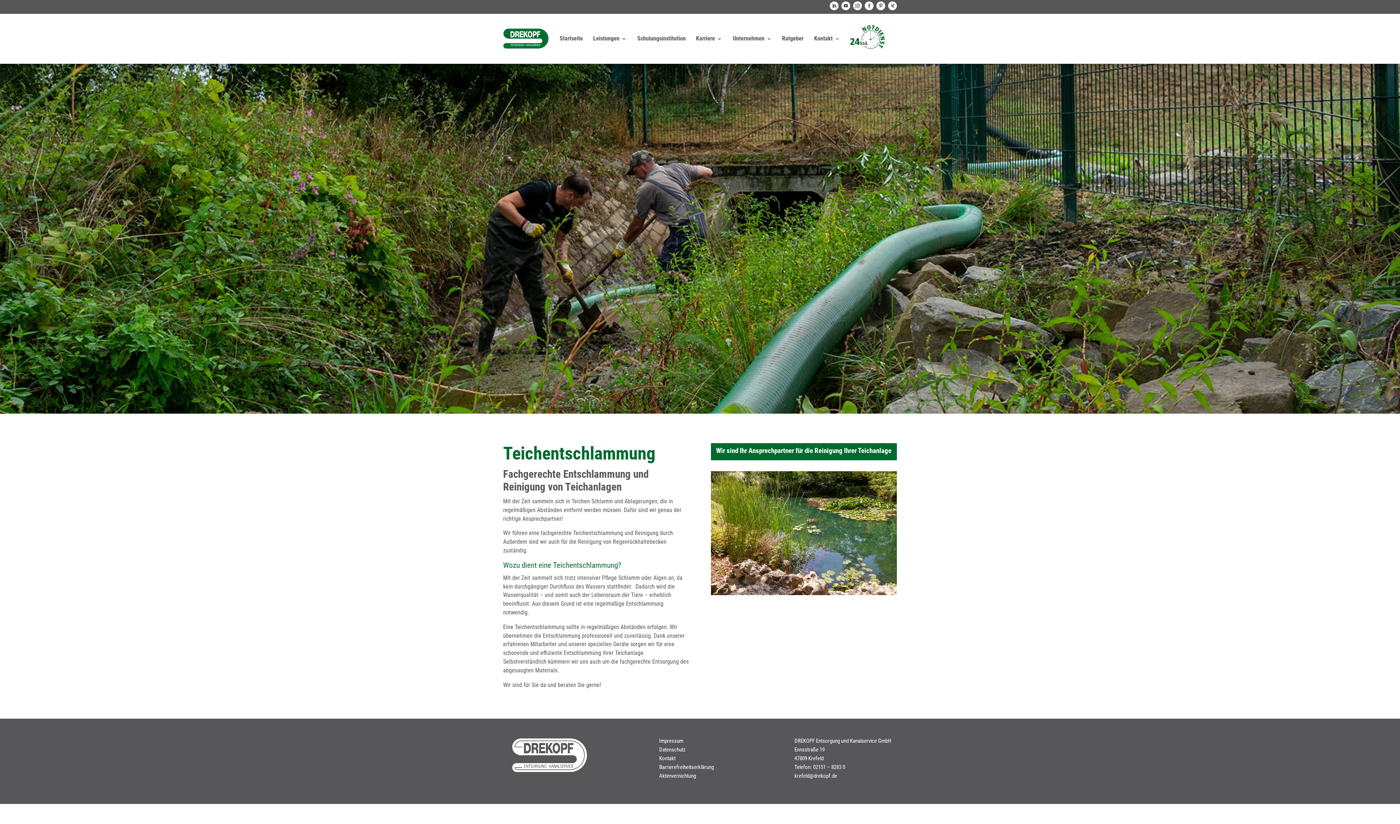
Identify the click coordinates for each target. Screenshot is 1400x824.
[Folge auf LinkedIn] (834, 5)
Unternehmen (749, 38)
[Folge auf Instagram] (857, 5)
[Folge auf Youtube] (845, 5)
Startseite (571, 38)
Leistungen (606, 38)
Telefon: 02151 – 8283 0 (819, 767)
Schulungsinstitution (661, 38)
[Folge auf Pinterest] (880, 5)
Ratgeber (793, 38)
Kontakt (823, 38)
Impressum (671, 741)
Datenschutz (672, 749)
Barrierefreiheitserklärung (686, 767)
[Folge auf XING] (892, 5)
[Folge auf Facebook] (869, 5)
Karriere (705, 38)
